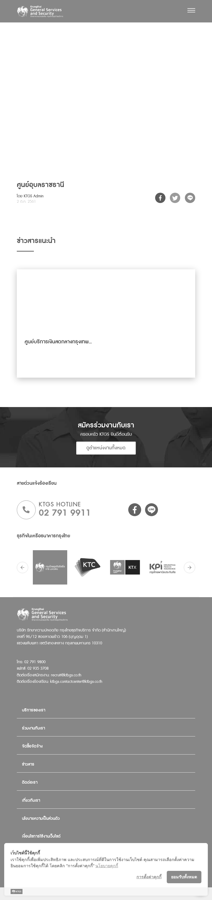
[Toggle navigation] (191, 10)
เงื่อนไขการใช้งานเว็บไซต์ (41, 836)
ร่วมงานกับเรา (33, 728)
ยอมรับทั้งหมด (184, 876)
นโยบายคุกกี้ (106, 865)
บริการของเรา (33, 710)
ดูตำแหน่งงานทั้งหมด (105, 448)
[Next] (189, 567)
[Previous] (22, 567)
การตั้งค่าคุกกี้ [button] (149, 876)
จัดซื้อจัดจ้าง (32, 746)
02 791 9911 (65, 513)
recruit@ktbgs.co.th (66, 675)
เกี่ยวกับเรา (31, 800)
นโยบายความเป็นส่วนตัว (41, 818)
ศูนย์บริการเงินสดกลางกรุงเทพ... (58, 342)
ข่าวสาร (28, 764)
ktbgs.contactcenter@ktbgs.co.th (76, 682)
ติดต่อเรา (29, 782)
